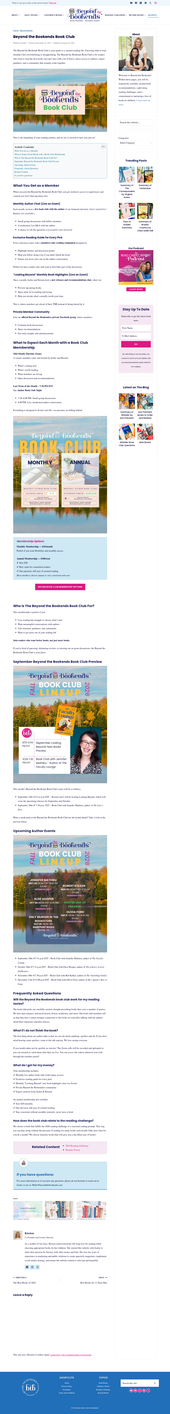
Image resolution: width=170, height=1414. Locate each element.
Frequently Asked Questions (26, 168)
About (66, 1383)
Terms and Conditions (67, 1393)
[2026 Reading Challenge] (28, 1209)
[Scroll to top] (164, 1402)
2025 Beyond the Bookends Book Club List (91, 1219)
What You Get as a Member (26, 150)
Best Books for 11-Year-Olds (93, 1280)
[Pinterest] (146, 3)
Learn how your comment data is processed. (70, 1354)
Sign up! (52, 2)
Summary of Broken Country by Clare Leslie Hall (145, 226)
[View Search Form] (156, 3)
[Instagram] (141, 3)
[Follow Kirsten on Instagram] (32, 1267)
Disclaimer (67, 1389)
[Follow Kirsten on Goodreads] (37, 1267)
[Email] (131, 3)
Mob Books (145, 442)
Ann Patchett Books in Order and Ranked (145, 415)
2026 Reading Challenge (76, 1145)
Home (15, 30)
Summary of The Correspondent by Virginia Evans (127, 191)
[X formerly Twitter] (150, 3)
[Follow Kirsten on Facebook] (27, 1267)
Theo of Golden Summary (127, 224)
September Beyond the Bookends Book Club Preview (36, 161)
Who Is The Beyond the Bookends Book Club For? (35, 157)
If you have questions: (23, 175)
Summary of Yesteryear (145, 187)
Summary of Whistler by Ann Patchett (127, 415)
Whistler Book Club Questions (127, 444)
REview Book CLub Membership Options (60, 587)
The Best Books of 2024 (24, 1280)
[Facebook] (136, 3)
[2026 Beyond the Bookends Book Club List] (59, 1209)
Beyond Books (26, 30)
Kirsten (23, 43)
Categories (124, 138)
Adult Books (103, 1383)
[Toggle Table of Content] (102, 147)
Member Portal (72, 1149)
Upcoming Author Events (25, 164)
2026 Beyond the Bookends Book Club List (59, 1219)
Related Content (21, 171)
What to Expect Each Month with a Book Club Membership (39, 154)
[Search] (154, 1383)
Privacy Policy (66, 1386)
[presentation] (127, 175)
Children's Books (103, 1386)
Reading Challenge (103, 1389)
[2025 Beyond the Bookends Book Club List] (91, 1209)
